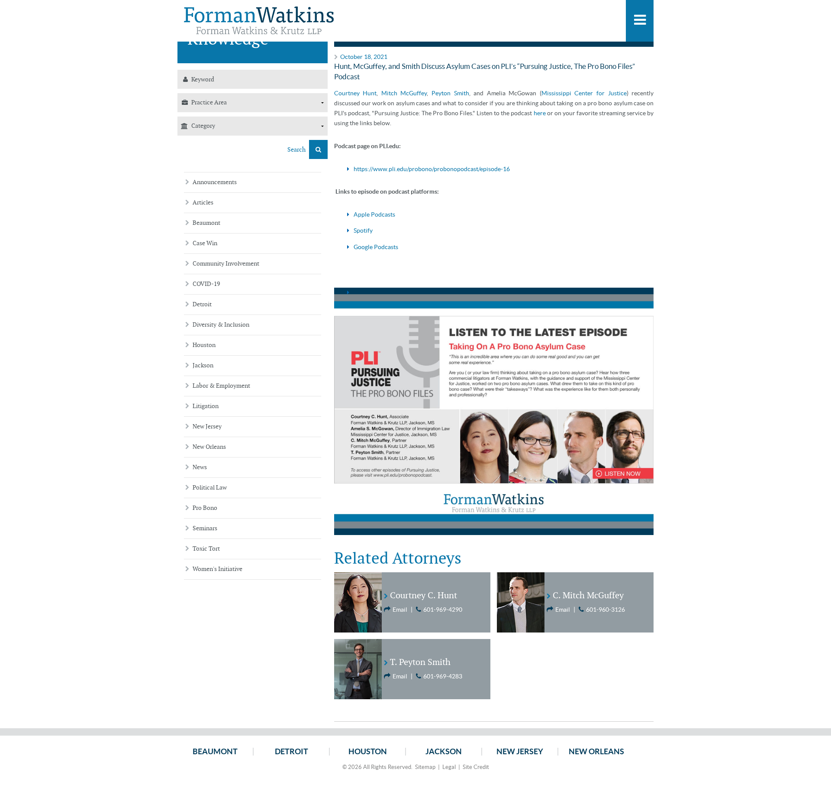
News (200, 467)
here (540, 113)
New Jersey (207, 426)
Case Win (205, 243)
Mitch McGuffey (404, 93)
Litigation (206, 406)
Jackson (203, 365)
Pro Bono (205, 508)
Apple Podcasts (374, 214)
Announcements (215, 182)
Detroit (202, 304)
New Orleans (209, 447)
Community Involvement (226, 263)
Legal (449, 767)
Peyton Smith (450, 93)
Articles (203, 202)
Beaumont (206, 223)
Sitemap (425, 767)
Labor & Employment (221, 385)
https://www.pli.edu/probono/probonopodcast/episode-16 (432, 168)
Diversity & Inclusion (221, 324)
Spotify (363, 230)
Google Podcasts (376, 246)
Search (297, 149)
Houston (204, 345)
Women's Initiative (217, 569)
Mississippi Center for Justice (584, 93)
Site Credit (476, 767)
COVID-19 (206, 284)
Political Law (210, 487)
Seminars (205, 528)
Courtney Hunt (355, 93)
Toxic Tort (206, 548)
